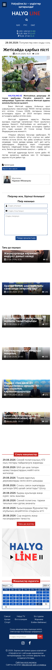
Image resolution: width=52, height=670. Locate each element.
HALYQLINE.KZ (15, 95)
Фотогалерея (21, 619)
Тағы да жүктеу (26, 524)
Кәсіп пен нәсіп (10, 168)
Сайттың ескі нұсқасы (26, 662)
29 (39, 604)
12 (19, 598)
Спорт (7, 622)
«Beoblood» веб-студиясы (34, 665)
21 (33, 601)
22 (39, 601)
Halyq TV (21, 616)
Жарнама (39, 619)
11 (13, 598)
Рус (25, 25)
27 (26, 604)
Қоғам (7, 619)
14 (33, 598)
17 (6, 601)
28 (32, 604)
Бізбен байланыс (39, 622)
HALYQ (26, 13)
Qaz (33, 25)
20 (26, 601)
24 (6, 604)
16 (46, 598)
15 (39, 598)
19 (19, 601)
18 (13, 601)
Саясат (7, 616)
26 (19, 604)
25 (13, 604)
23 (46, 601)
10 (6, 598)
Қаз (18, 25)
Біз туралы (39, 616)
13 (26, 598)
